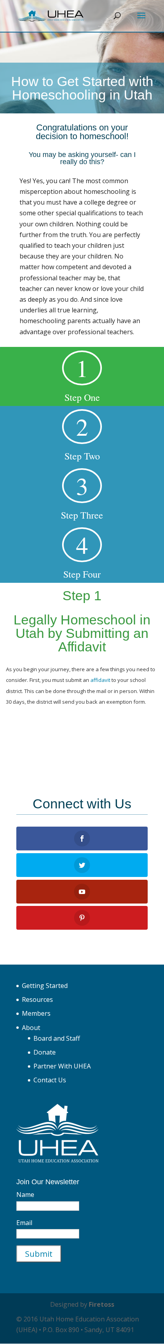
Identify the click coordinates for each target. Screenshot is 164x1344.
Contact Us (49, 1080)
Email (24, 1222)
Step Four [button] (82, 554)
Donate (44, 1052)
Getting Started (45, 985)
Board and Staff (56, 1038)
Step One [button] (82, 378)
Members (36, 1013)
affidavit (100, 679)
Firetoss (101, 1304)
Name (25, 1194)
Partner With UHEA (62, 1066)
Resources (37, 999)
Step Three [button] (82, 495)
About (31, 1027)
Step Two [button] (82, 436)
